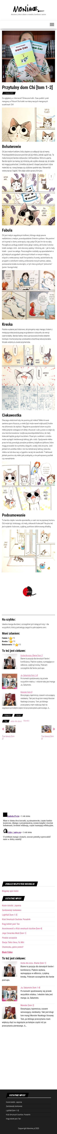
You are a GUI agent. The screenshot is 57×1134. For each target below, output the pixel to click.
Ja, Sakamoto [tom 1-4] (29, 675)
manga (18, 715)
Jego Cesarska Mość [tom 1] (14, 933)
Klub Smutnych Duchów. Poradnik (16, 919)
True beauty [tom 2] (8, 737)
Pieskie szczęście (9, 938)
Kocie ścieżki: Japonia (11, 905)
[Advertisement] (28, 1060)
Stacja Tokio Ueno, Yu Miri (13, 942)
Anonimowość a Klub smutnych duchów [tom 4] (22, 928)
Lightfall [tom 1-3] (9, 915)
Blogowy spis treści (10, 891)
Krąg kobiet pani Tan (11, 924)
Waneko (26, 721)
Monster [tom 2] (26, 692)
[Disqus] (28, 776)
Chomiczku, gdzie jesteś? (12, 947)
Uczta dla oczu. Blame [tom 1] (32, 655)
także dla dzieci (16, 721)
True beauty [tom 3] (47, 737)
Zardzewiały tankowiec (11, 910)
